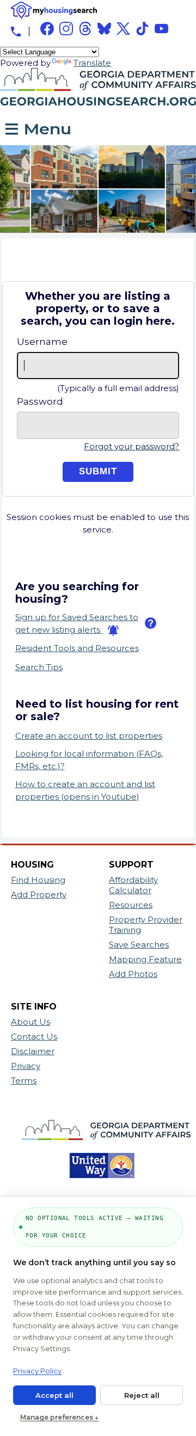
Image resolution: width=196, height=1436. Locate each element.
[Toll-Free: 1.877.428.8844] (16, 31)
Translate (92, 63)
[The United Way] (98, 1184)
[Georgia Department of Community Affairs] (102, 1145)
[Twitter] (123, 28)
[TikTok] (142, 28)
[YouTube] (161, 28)
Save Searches (139, 944)
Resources (130, 905)
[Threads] (85, 28)
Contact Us (34, 1036)
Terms (23, 1080)
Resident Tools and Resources (77, 648)
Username (42, 341)
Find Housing (38, 880)
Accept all (54, 1395)
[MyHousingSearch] (54, 10)
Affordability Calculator (133, 885)
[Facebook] (47, 28)
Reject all (142, 1395)
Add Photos (133, 974)
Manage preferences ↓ (59, 1417)
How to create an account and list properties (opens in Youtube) (85, 790)
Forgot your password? (131, 446)
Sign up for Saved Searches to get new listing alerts (76, 623)
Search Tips (39, 667)
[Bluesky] (104, 28)
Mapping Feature (145, 959)
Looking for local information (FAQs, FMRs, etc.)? (89, 759)
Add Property (38, 894)
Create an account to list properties (88, 736)
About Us (30, 1022)
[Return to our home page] (98, 109)
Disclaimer (32, 1051)
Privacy (25, 1066)
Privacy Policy (37, 1370)
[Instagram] (66, 28)
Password (40, 401)
